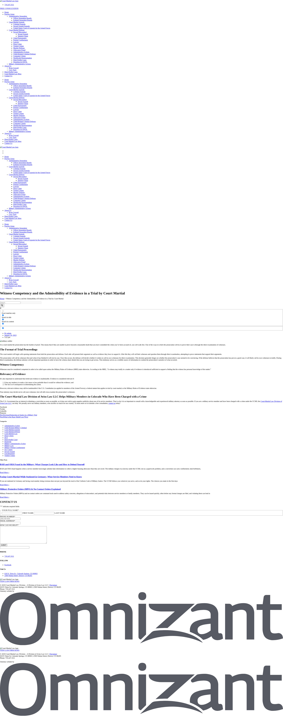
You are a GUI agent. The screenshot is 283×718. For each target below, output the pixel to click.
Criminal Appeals (19, 24)
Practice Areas (9, 14)
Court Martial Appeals (16, 22)
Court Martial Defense (16, 30)
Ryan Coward (14, 68)
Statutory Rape (23, 36)
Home (6, 12)
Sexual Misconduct (20, 32)
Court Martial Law (10, 434)
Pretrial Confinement (20, 40)
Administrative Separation (18, 16)
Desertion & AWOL (20, 62)
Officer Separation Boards (22, 18)
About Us (7, 66)
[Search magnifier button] (2, 305)
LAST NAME (60, 513)
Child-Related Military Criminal (15, 428)
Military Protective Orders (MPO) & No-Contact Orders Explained (30, 489)
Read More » (4, 472)
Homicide (7, 442)
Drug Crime (17, 44)
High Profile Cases (19, 60)
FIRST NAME (28, 513)
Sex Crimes (8, 450)
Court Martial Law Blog (12, 74)
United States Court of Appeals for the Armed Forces (31, 28)
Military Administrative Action (15, 444)
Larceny (16, 42)
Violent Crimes (18, 46)
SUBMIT (3, 545)
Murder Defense (19, 48)
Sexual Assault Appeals (21, 26)
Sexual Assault (23, 34)
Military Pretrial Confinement (14, 448)
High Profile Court (10, 440)
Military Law (9, 446)
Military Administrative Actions (20, 64)
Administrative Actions (21, 52)
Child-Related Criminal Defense (24, 54)
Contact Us (8, 76)
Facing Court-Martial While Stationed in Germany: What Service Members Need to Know (41, 477)
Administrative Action (12, 426)
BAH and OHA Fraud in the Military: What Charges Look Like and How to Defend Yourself (42, 464)
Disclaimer (53, 585)
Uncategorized (9, 454)
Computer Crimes (19, 56)
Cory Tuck (12, 70)
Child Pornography (20, 38)
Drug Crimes (8, 436)
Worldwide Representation (22, 58)
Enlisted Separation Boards (22, 20)
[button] (141, 407)
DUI (6, 438)
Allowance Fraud (19, 50)
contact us (111, 403)
